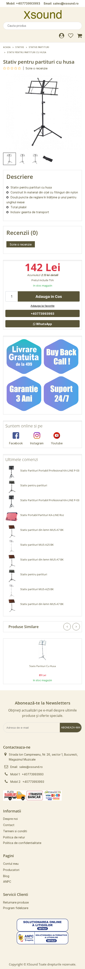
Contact (8, 825)
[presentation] (67, 626)
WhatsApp (43, 324)
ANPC (7, 881)
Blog (6, 876)
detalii (54, 275)
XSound (32, 964)
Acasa (7, 47)
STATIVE (19, 47)
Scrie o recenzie (36, 68)
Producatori (11, 870)
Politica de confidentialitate (22, 843)
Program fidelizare (15, 908)
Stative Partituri (39, 47)
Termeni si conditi (15, 831)
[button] (42, 925)
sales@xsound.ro (66, 3)
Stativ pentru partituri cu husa (26, 52)
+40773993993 (28, 3)
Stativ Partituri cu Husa (42, 666)
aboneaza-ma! (70, 727)
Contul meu (11, 863)
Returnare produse (16, 902)
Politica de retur (14, 837)
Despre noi (10, 818)
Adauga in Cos (48, 296)
